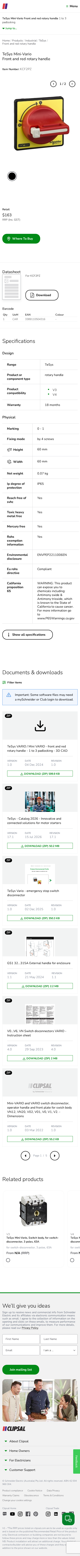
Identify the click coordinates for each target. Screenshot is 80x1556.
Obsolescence (31, 1495)
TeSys (42, 40)
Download (43, 295)
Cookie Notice (35, 1490)
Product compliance (12, 1490)
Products (17, 40)
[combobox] (59, 1350)
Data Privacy (53, 1490)
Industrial (31, 40)
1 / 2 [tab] (63, 84)
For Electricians (20, 1460)
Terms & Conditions (53, 1495)
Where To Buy (22, 239)
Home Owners (19, 1451)
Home (6, 40)
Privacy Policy (30, 1328)
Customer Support (22, 1470)
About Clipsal (19, 1441)
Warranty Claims (10, 1495)
